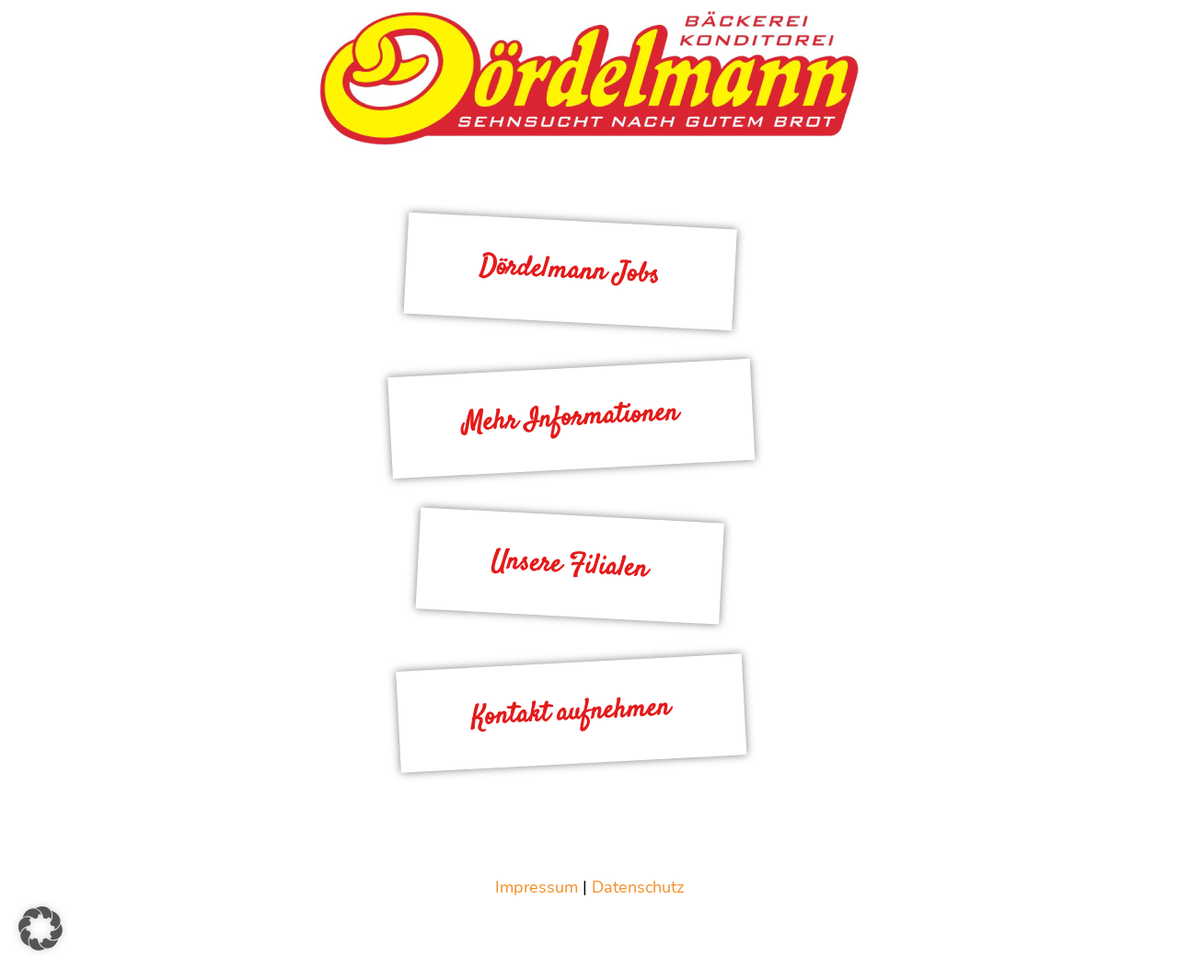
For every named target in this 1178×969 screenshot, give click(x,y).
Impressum (536, 887)
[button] (40, 928)
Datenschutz (638, 887)
